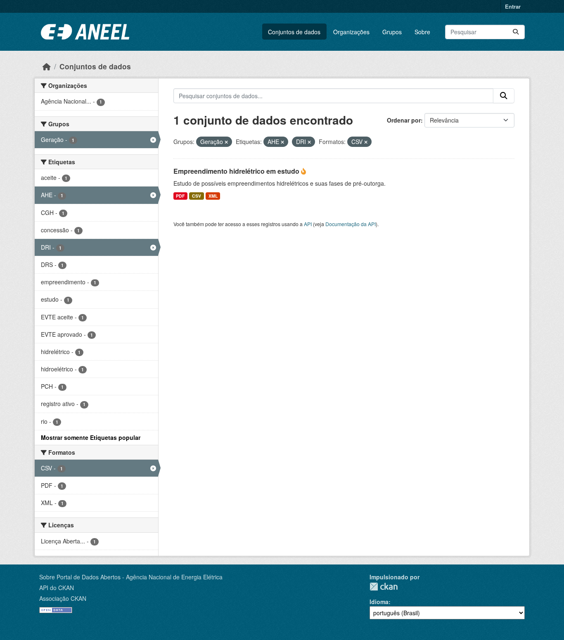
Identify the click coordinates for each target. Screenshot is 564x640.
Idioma (379, 601)
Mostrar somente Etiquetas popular (90, 437)
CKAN (384, 586)
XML (213, 196)
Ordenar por (404, 120)
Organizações (351, 32)
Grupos (392, 32)
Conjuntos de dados (294, 32)
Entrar (513, 6)
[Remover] (226, 142)
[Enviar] (515, 32)
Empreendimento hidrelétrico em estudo (237, 171)
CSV (196, 196)
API (308, 223)
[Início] (47, 66)
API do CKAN (56, 587)
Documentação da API (350, 223)
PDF (180, 196)
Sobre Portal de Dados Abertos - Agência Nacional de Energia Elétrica (131, 577)
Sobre (422, 32)
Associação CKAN (62, 598)
